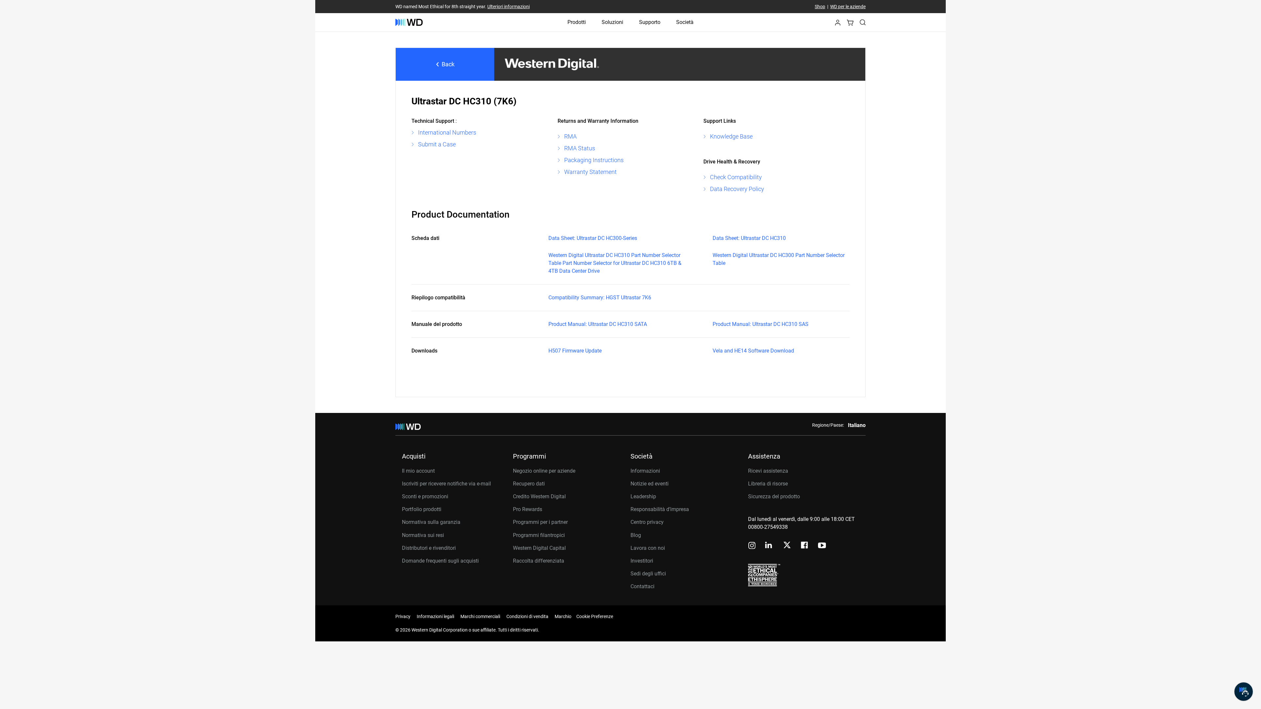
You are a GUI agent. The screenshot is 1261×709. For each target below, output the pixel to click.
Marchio (563, 616)
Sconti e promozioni (425, 496)
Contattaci (642, 586)
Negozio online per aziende (544, 471)
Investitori (641, 561)
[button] (838, 24)
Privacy (402, 616)
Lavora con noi (647, 548)
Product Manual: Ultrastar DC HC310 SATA (597, 324)
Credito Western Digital (539, 496)
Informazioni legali (435, 616)
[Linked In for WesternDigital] (769, 546)
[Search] (863, 22)
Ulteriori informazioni (508, 6)
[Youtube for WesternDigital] (822, 546)
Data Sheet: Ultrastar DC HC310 (749, 238)
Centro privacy (647, 522)
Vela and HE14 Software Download (753, 351)
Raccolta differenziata (538, 561)
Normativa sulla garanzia (431, 522)
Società (685, 22)
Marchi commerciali (480, 616)
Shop (820, 6)
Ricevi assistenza (768, 471)
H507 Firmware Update (575, 351)
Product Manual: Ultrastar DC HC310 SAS (760, 324)
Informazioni (645, 471)
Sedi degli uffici (648, 573)
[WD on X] (787, 545)
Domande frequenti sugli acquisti (440, 561)
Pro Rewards (527, 509)
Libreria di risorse (768, 484)
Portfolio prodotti (421, 509)
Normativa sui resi (423, 535)
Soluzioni (612, 22)
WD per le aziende (848, 6)
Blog (635, 535)
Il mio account (418, 471)
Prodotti (576, 22)
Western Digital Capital (539, 548)
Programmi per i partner (540, 522)
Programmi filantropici (539, 535)
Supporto (649, 22)
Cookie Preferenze (594, 616)
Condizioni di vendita (527, 616)
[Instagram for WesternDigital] (752, 546)
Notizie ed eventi (649, 484)
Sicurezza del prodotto (774, 496)
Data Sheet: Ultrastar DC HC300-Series (592, 238)
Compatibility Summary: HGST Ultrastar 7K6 (599, 297)
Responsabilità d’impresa (659, 509)
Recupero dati (529, 484)
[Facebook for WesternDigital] (805, 546)
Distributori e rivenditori (429, 548)
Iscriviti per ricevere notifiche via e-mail (446, 484)
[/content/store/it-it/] (409, 22)
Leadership (643, 496)
